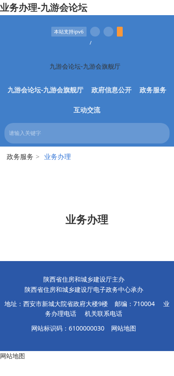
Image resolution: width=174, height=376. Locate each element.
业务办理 (87, 219)
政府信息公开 (111, 89)
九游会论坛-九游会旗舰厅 (85, 66)
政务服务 (153, 89)
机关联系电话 (103, 313)
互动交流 (87, 109)
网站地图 (123, 328)
